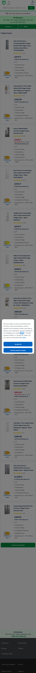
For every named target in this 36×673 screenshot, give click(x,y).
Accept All (18, 344)
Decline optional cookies (18, 350)
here (21, 333)
